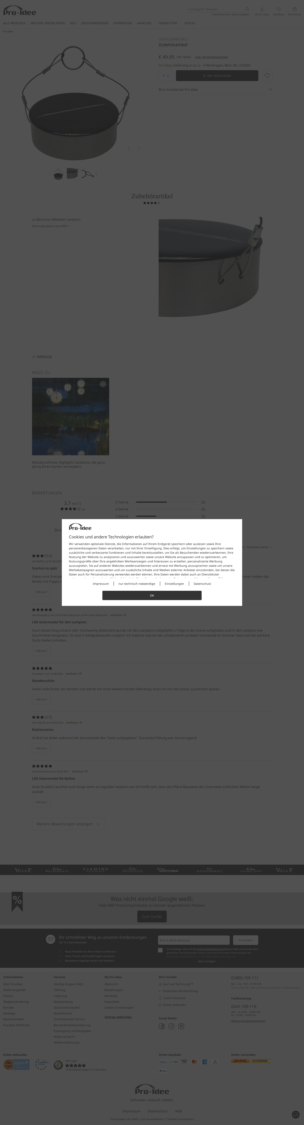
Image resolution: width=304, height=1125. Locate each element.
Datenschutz (202, 584)
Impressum (101, 584)
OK (152, 595)
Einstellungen (174, 584)
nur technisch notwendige (136, 584)
